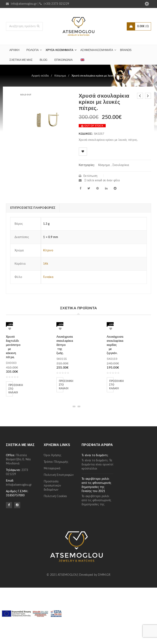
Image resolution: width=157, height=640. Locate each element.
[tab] (32, 207)
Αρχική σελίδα (40, 75)
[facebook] (80, 188)
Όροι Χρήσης (52, 455)
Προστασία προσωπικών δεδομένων (52, 485)
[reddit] (115, 188)
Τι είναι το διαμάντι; (95, 455)
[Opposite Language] (82, 60)
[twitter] (88, 188)
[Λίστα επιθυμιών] (83, 151)
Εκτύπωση (90, 176)
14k (45, 263)
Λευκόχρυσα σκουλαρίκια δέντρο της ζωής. (64, 345)
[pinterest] (97, 188)
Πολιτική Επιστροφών (59, 475)
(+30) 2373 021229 (56, 3)
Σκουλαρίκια (120, 165)
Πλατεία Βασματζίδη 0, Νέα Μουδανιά (18, 459)
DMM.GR (104, 574)
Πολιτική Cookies (55, 496)
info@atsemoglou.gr (24, 3)
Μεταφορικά (52, 468)
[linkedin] (106, 188)
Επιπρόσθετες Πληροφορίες (32, 208)
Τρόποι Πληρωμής (56, 462)
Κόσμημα (60, 75)
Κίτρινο (48, 250)
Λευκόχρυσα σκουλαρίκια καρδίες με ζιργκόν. (115, 345)
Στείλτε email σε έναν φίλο (102, 180)
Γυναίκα (48, 277)
